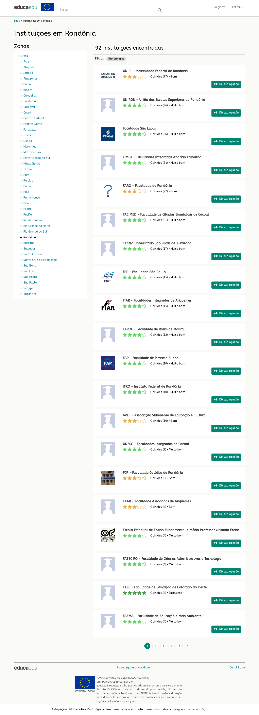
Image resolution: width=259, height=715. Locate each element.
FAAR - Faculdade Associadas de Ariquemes (157, 501)
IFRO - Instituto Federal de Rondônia (152, 386)
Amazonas (30, 78)
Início (17, 20)
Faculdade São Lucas (139, 128)
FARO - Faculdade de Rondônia (147, 186)
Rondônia (115, 59)
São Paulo (30, 282)
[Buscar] (159, 10)
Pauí (26, 192)
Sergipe (28, 288)
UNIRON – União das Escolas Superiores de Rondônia (164, 100)
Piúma (27, 209)
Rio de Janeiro (32, 220)
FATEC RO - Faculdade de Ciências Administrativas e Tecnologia (172, 559)
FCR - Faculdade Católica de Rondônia (153, 473)
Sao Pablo (30, 277)
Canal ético (237, 667)
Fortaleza (29, 129)
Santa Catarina (33, 254)
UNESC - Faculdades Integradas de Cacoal (156, 444)
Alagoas (28, 67)
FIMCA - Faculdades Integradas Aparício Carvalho (162, 157)
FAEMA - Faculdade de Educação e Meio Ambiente (162, 616)
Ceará (27, 112)
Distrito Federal (33, 118)
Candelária (30, 101)
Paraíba (28, 180)
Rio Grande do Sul (35, 231)
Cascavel (29, 107)
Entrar (236, 7)
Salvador (29, 248)
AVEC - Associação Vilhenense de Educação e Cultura (164, 415)
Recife (27, 214)
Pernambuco (31, 197)
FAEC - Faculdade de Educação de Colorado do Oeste (165, 587)
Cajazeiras (30, 95)
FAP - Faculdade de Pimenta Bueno (150, 358)
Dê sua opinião (229, 84)
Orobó (27, 169)
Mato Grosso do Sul (36, 158)
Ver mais (193, 709)
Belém (27, 90)
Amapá (28, 73)
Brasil (24, 56)
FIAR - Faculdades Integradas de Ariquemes (157, 300)
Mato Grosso (32, 152)
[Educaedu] (25, 7)
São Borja (29, 265)
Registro (220, 7)
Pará (26, 175)
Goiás (27, 135)
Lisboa (27, 141)
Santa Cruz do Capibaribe (40, 260)
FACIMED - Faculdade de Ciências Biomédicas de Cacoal (166, 214)
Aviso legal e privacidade (133, 667)
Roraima (28, 243)
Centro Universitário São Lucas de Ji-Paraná (157, 243)
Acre (26, 61)
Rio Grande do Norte (37, 226)
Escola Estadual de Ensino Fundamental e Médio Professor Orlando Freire (181, 530)
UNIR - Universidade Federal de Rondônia (155, 71)
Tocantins (30, 294)
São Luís (28, 271)
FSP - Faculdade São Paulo (144, 272)
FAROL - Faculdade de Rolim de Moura (153, 329)
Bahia (27, 84)
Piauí (26, 203)
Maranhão (30, 146)
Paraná (28, 186)
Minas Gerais (31, 163)
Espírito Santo (32, 124)
